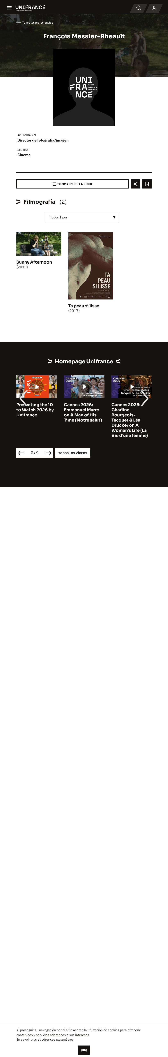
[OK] (84, 1050)
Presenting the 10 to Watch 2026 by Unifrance (35, 410)
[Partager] (135, 184)
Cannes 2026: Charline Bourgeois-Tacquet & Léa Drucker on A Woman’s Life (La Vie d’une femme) (129, 420)
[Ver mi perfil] (154, 8)
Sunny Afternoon (34, 262)
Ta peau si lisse (83, 306)
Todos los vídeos (72, 453)
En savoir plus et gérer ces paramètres (45, 1039)
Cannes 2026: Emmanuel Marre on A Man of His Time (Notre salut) (83, 412)
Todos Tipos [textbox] (59, 217)
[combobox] (82, 217)
